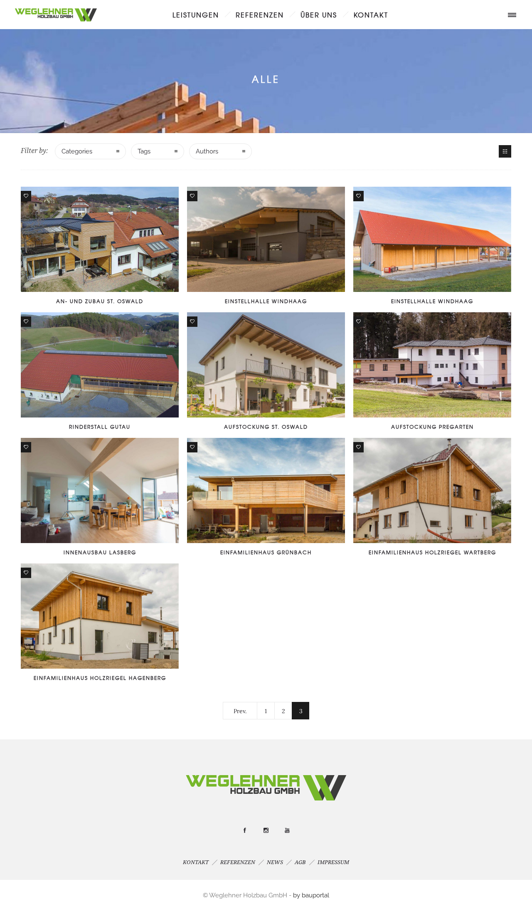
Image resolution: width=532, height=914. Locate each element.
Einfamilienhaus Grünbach (266, 552)
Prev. (240, 711)
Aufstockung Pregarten (432, 426)
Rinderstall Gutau (100, 426)
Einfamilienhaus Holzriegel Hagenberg (100, 678)
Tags (144, 151)
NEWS (275, 862)
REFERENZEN (260, 15)
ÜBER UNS (318, 15)
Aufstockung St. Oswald (266, 426)
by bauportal (311, 895)
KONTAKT (371, 15)
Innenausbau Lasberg (100, 552)
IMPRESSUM (333, 862)
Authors (207, 151)
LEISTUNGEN (195, 15)
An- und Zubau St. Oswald (99, 301)
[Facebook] (244, 830)
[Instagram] (266, 830)
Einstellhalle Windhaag (266, 301)
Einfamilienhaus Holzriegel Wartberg (432, 552)
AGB (300, 862)
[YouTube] (287, 830)
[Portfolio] (505, 151)
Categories (77, 151)
